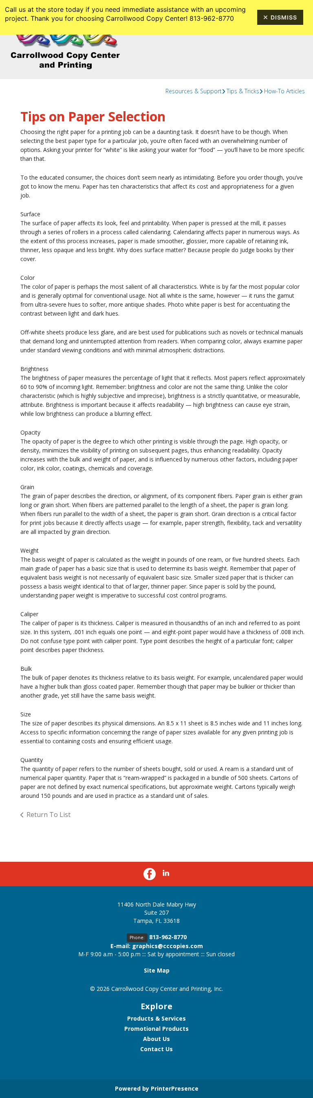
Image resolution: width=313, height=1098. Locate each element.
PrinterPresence (174, 1088)
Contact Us (156, 1049)
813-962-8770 (168, 937)
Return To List (48, 814)
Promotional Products (156, 1028)
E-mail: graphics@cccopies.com (156, 946)
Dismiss (284, 17)
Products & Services (156, 1018)
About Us (156, 1039)
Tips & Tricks (243, 91)
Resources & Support (193, 91)
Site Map (157, 970)
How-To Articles (284, 91)
